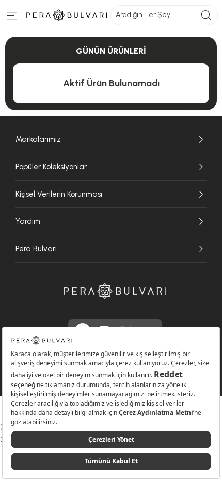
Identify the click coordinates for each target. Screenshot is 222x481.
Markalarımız (38, 139)
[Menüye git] (12, 17)
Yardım (27, 221)
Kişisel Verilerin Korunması (58, 194)
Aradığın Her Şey (143, 14)
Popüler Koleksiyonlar (51, 166)
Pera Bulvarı (36, 248)
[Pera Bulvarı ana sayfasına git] (115, 290)
